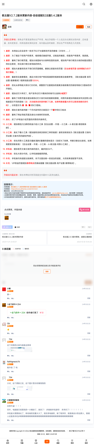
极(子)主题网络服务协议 (53, 197)
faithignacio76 (13, 361)
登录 (47, 271)
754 (9, 339)
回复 (88, 298)
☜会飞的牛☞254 (14, 304)
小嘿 (9, 288)
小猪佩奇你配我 (13, 400)
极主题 (31, 431)
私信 (88, 27)
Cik (8, 323)
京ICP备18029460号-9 (77, 431)
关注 (80, 27)
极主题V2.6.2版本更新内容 (12, 237)
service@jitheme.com (60, 193)
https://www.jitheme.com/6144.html (24, 189)
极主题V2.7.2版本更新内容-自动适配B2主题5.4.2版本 (29, 187)
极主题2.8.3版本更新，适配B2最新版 (77, 237)
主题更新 (6, 20)
